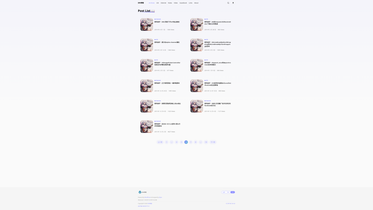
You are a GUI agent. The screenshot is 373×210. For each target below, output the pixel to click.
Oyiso (160, 197)
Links (190, 3)
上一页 (160, 142)
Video (176, 3)
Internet (163, 3)
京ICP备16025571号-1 (144, 206)
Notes (170, 3)
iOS (157, 3)
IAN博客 (141, 3)
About (196, 3)
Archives (152, 3)
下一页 (213, 142)
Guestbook (183, 3)
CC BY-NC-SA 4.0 (230, 203)
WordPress (147, 197)
